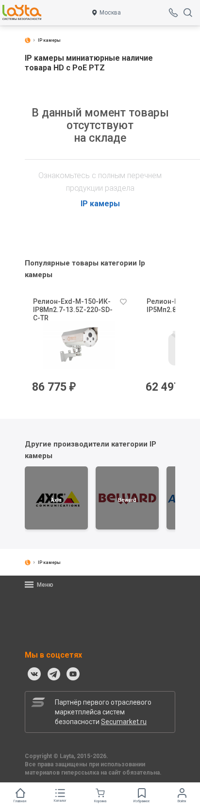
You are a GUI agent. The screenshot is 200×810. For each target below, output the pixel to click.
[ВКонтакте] (34, 674)
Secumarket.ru (124, 722)
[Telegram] (54, 674)
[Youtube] (73, 674)
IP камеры (100, 203)
